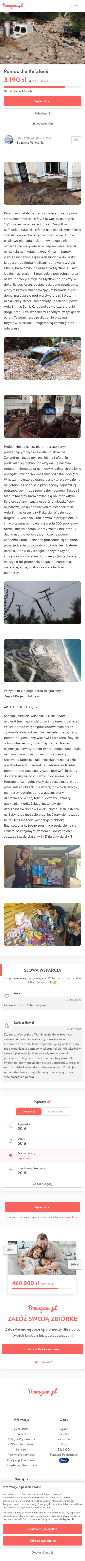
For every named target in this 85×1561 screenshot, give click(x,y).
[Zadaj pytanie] (76, 139)
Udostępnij (42, 113)
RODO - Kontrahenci (21, 1444)
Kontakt (21, 1449)
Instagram (36, 1401)
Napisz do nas (71, 1217)
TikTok (63, 1401)
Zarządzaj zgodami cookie (21, 1465)
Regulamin (21, 1434)
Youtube (76, 1401)
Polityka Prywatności (21, 1439)
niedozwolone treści (50, 1217)
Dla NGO (64, 1449)
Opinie (64, 1429)
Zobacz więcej (42, 1184)
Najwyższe (55, 1111)
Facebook (8, 1401)
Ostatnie (29, 1111)
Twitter (22, 1401)
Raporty (64, 1434)
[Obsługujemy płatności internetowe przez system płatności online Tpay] (64, 1460)
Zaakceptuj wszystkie (42, 1529)
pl (71, 6)
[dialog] (42, 1521)
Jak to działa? (42, 1362)
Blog (64, 1444)
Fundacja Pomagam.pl (64, 1454)
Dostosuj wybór (42, 1552)
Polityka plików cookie (21, 1460)
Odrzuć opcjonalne (42, 1540)
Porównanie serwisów (21, 1454)
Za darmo (64, 1439)
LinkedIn (49, 1401)
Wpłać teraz (42, 101)
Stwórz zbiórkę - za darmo (42, 1349)
